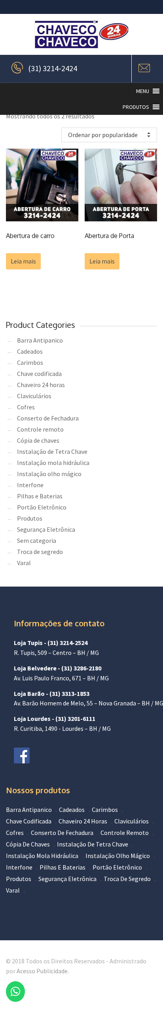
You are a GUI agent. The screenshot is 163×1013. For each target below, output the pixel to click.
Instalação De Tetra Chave (92, 844)
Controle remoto (40, 429)
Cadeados (30, 351)
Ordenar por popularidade (103, 135)
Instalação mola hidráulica (53, 463)
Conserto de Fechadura (48, 418)
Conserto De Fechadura (62, 833)
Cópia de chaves (38, 440)
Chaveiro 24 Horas (83, 821)
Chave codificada (39, 374)
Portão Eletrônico (41, 507)
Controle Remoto (124, 833)
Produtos (29, 518)
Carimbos (30, 362)
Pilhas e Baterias (40, 496)
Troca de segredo (40, 552)
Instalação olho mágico (49, 474)
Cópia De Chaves (28, 844)
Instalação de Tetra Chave (52, 451)
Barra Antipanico (40, 340)
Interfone (30, 485)
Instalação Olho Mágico (117, 856)
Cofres (26, 407)
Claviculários (34, 396)
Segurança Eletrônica (46, 529)
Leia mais (23, 261)
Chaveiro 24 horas (41, 385)
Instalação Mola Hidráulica (42, 856)
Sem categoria (36, 540)
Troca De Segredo (127, 879)
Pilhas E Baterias (62, 867)
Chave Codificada (28, 821)
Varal (24, 563)
